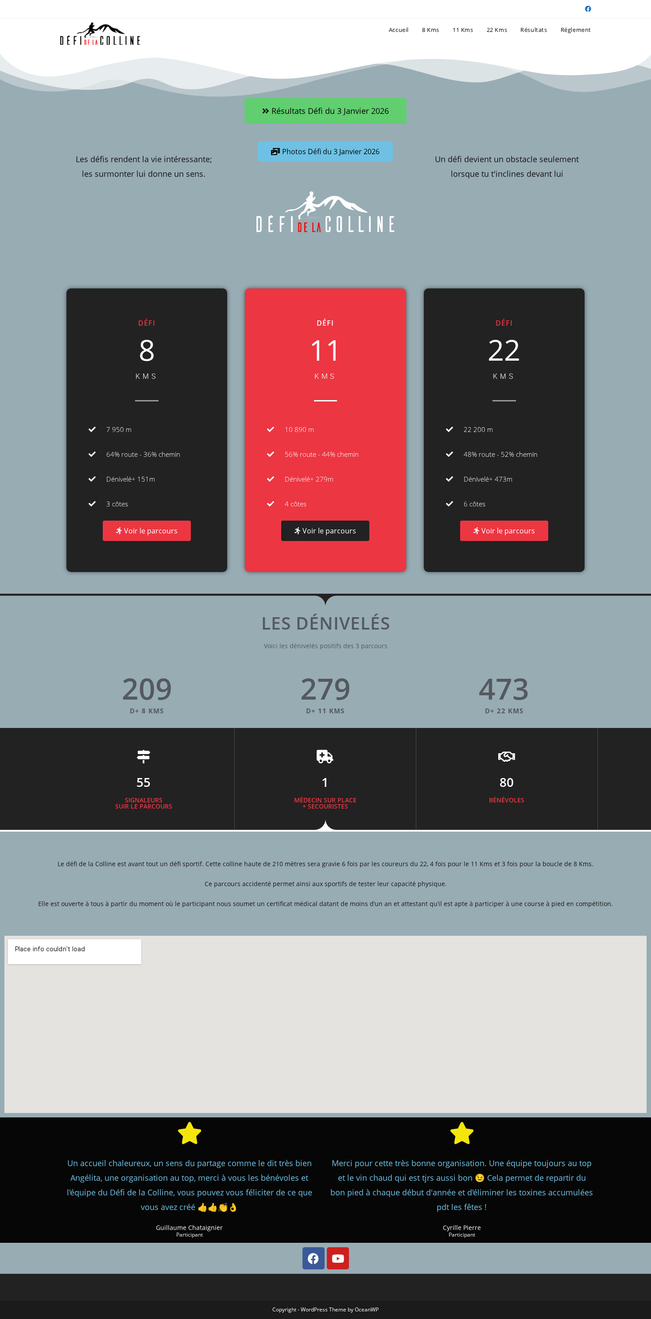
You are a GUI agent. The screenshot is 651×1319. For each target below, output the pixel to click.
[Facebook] (313, 1258)
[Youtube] (338, 1258)
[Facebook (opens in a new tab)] (586, 8)
